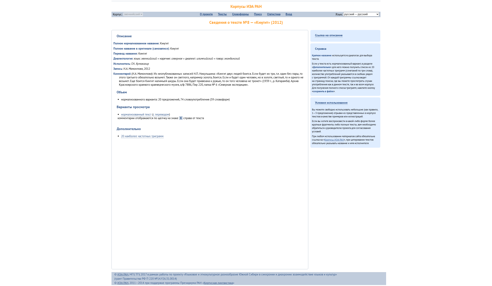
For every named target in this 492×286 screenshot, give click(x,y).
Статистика (273, 14)
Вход (289, 14)
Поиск (258, 14)
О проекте (206, 14)
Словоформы (240, 14)
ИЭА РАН (122, 274)
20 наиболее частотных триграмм (142, 136)
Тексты (222, 14)
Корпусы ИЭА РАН (246, 6)
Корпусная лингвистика (218, 283)
